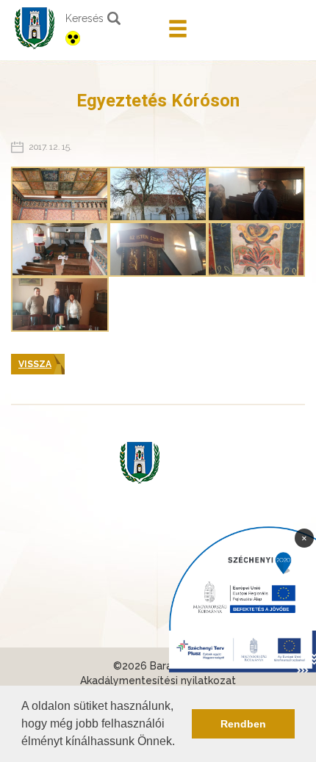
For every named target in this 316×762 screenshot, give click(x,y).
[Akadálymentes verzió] (111, 38)
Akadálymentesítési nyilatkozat (158, 680)
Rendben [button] (243, 724)
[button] (180, 743)
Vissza (34, 364)
